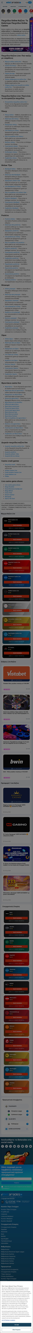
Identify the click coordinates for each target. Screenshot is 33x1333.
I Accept (16, 1324)
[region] (16, 1307)
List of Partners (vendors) (8, 1320)
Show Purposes (16, 1329)
